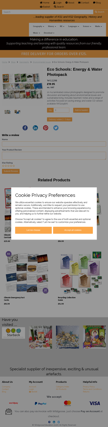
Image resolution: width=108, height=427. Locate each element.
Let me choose (33, 230)
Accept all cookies (72, 230)
